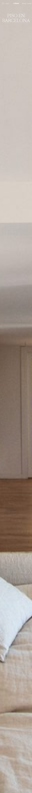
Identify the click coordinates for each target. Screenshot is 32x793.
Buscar (24, 3)
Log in (7, 3)
